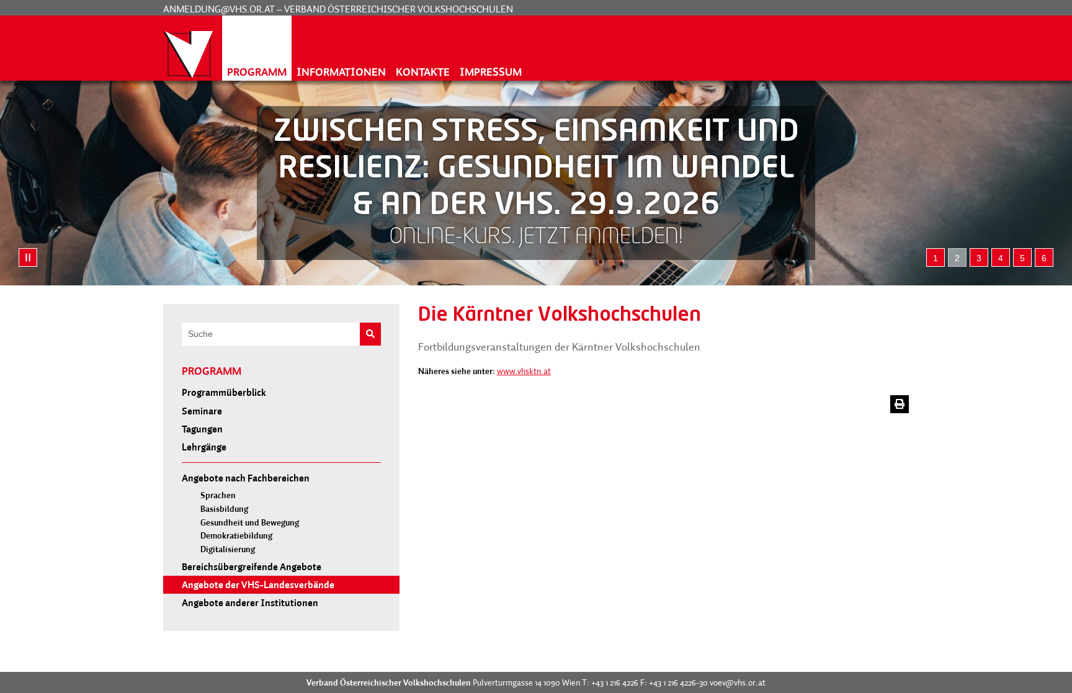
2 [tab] (957, 258)
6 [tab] (1044, 258)
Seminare (202, 411)
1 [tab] (935, 258)
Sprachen (218, 495)
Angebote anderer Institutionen (250, 602)
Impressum (491, 72)
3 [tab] (978, 258)
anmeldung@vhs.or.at (219, 8)
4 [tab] (1000, 258)
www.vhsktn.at (524, 371)
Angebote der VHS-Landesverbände (258, 584)
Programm (257, 72)
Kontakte (423, 72)
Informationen (341, 72)
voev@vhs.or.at (738, 682)
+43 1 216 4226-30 (678, 682)
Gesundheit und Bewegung (249, 522)
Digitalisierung (227, 549)
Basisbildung (224, 509)
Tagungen (202, 429)
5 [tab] (1022, 258)
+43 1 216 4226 (614, 682)
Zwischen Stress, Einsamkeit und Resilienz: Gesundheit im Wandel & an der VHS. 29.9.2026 (536, 169)
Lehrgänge (204, 446)
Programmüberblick (224, 392)
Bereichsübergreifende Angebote (251, 566)
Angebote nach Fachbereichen (246, 478)
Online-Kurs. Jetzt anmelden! (536, 237)
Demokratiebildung (236, 535)
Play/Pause (28, 257)
